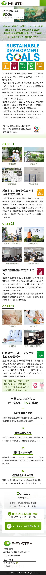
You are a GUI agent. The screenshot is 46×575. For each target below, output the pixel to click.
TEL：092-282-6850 (11, 555)
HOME (4, 17)
